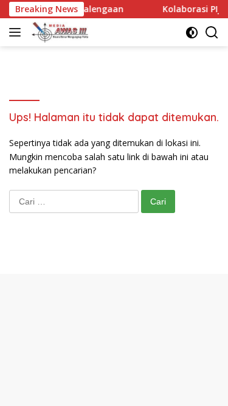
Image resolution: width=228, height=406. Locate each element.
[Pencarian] (212, 33)
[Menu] (17, 32)
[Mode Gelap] (192, 33)
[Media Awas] (58, 32)
